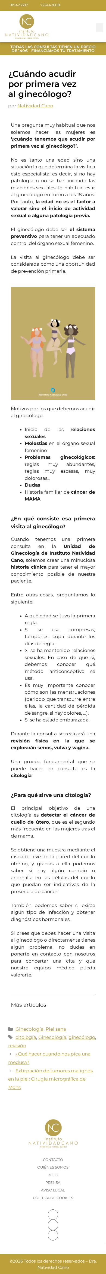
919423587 (19, 5)
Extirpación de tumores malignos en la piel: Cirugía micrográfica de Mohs (50, 1079)
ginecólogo (81, 1037)
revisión (17, 1045)
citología (25, 1037)
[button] (99, 27)
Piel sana (56, 1029)
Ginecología (29, 1029)
